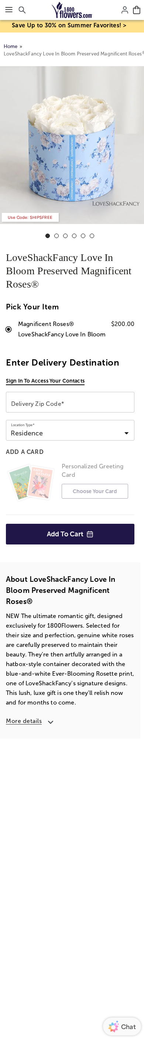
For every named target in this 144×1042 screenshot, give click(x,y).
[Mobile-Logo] (72, 10)
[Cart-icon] (136, 10)
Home (11, 46)
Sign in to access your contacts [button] (45, 381)
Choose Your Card (95, 491)
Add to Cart (65, 534)
